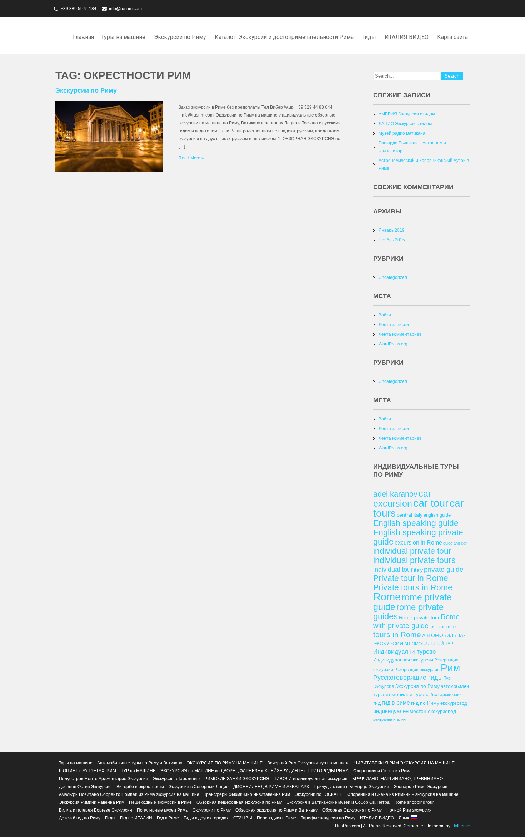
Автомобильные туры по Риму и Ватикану (139, 762)
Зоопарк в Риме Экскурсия (421, 786)
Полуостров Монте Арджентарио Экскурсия (103, 778)
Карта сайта (452, 37)
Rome (387, 596)
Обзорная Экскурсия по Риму (352, 810)
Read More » (191, 158)
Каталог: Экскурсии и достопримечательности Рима (284, 37)
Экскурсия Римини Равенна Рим (91, 802)
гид (377, 703)
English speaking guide (416, 523)
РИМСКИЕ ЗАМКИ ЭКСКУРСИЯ (236, 778)
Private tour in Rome (410, 578)
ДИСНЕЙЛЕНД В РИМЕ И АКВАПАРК (271, 786)
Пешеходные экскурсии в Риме (160, 802)
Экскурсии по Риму (180, 37)
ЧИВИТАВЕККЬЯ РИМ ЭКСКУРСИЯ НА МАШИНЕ (404, 762)
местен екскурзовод (433, 711)
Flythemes (460, 825)
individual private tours (414, 560)
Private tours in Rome (412, 587)
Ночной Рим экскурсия (409, 810)
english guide (437, 515)
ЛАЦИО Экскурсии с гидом (405, 123)
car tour (431, 503)
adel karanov (395, 493)
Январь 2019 (392, 230)
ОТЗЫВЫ (242, 818)
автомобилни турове (405, 694)
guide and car (455, 543)
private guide (444, 569)
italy (418, 570)
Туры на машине (123, 37)
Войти (385, 314)
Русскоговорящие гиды (408, 677)
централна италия (389, 719)
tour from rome (444, 626)
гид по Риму (425, 703)
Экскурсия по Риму (417, 686)
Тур (447, 678)
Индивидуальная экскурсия (403, 660)
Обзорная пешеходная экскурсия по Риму (239, 802)
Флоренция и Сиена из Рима (382, 770)
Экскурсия (383, 686)
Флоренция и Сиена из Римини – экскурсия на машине (403, 794)
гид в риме (396, 702)
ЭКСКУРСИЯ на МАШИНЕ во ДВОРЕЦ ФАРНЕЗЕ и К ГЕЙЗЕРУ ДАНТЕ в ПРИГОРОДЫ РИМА (254, 770)
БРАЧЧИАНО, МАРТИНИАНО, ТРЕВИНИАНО (397, 778)
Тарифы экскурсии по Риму (328, 818)
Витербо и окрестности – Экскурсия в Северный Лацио (172, 786)
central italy (409, 515)
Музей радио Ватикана (402, 133)
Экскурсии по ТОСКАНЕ (318, 794)
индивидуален (391, 711)
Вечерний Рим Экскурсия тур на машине (308, 762)
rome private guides (408, 611)
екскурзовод (453, 703)
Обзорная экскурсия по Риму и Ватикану (276, 810)
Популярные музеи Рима (162, 810)
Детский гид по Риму (79, 818)
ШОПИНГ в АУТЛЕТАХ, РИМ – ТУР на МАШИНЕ (107, 770)
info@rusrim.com (125, 8)
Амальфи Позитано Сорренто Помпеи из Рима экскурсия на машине (129, 794)
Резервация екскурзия (417, 669)
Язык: (405, 818)
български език (446, 694)
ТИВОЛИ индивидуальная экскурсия (311, 778)
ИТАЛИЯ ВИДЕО (407, 37)
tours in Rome (397, 634)
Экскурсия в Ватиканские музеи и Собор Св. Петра (338, 802)
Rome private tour (419, 617)
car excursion (402, 498)
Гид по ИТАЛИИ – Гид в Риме (149, 818)
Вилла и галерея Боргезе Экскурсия (95, 810)
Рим (450, 667)
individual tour (393, 569)
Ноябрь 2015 (392, 239)
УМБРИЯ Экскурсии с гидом (407, 114)
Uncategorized (393, 277)
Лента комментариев (400, 334)
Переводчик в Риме (276, 818)
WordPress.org (393, 343)
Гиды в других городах (206, 818)
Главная (83, 37)
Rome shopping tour (414, 802)
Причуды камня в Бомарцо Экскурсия (351, 786)
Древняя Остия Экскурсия (85, 786)
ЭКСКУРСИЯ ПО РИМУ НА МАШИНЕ (224, 762)
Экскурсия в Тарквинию (176, 778)
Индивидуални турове (404, 651)
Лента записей (394, 324)
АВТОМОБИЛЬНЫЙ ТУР (428, 643)
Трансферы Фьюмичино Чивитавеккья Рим (247, 794)
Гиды (369, 37)
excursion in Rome (418, 542)
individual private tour (412, 551)
